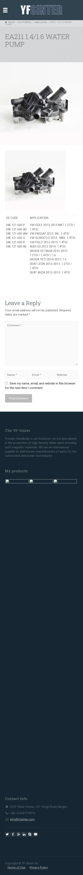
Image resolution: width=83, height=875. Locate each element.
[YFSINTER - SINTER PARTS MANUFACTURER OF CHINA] (41, 10)
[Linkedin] (24, 834)
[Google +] (18, 834)
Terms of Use (16, 867)
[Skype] (30, 834)
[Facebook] (13, 834)
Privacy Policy (39, 867)
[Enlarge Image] (41, 103)
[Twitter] (7, 834)
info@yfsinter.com (22, 819)
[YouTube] (35, 834)
